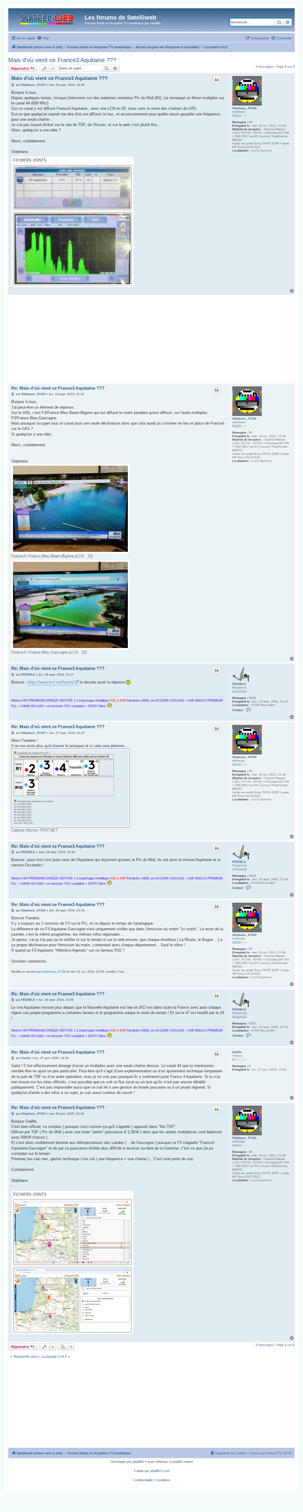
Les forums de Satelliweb (120, 17)
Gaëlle (237, 1052)
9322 (252, 697)
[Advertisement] (151, 339)
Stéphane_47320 (244, 108)
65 (250, 122)
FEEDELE (239, 684)
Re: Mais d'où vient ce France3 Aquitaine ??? (57, 388)
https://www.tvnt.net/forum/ (51, 682)
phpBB (137, 1461)
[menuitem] (43, 38)
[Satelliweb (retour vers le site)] (47, 18)
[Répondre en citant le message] (216, 79)
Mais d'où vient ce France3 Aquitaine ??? (62, 60)
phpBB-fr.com (160, 1471)
